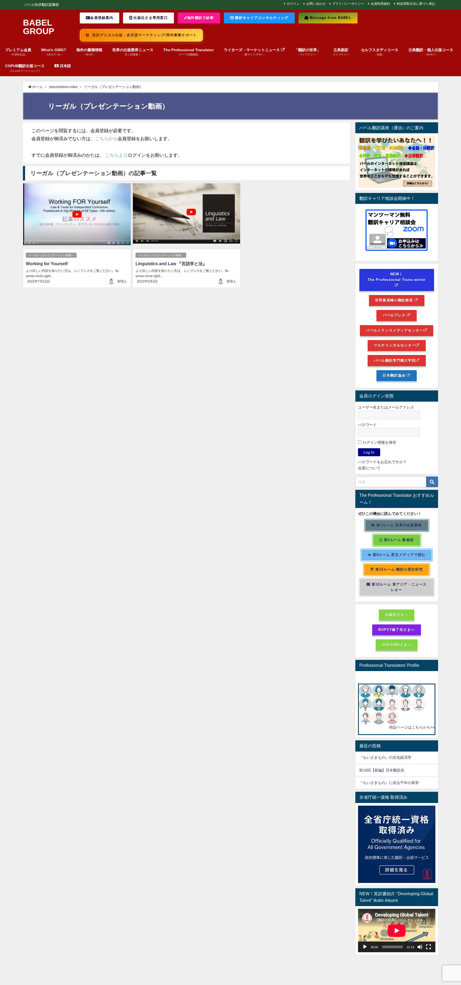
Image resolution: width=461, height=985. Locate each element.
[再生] (365, 947)
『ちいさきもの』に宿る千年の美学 (389, 783)
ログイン (293, 3)
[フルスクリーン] (428, 947)
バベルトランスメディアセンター (394, 330)
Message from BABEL (329, 17)
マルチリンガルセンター (395, 345)
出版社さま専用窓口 (150, 17)
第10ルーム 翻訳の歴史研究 (398, 569)
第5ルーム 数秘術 (398, 540)
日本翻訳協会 (395, 375)
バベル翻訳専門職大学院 (395, 360)
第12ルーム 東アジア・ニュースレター (398, 587)
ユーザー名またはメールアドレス (386, 407)
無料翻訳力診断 (200, 17)
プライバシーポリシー (348, 3)
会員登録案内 (101, 17)
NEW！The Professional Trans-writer (397, 276)
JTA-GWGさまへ (396, 645)
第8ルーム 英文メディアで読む (398, 554)
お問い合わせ (315, 3)
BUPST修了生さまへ (396, 629)
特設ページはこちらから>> (412, 727)
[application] (396, 930)
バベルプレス (395, 315)
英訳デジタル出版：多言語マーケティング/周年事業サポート (144, 35)
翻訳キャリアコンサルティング (261, 17)
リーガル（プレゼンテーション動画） (51, 255)
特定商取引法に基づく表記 (416, 3)
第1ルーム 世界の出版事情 (398, 525)
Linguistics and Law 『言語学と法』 (171, 263)
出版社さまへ (396, 614)
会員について (369, 468)
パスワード (367, 425)
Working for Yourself (46, 263)
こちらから (106, 138)
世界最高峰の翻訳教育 (394, 300)
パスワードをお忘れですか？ (382, 462)
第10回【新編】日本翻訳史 (381, 770)
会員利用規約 (380, 3)
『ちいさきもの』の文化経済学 (389, 757)
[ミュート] (420, 947)
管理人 (122, 281)
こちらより (116, 155)
